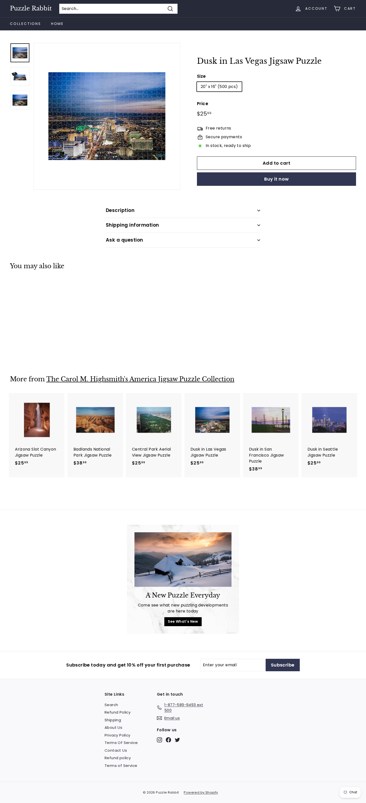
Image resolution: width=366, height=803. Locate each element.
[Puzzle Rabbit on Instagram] (159, 739)
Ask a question (124, 240)
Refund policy (118, 757)
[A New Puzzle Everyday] (183, 559)
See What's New (183, 621)
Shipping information (132, 225)
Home (57, 23)
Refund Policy (117, 712)
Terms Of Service (121, 742)
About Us (113, 727)
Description (120, 210)
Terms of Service (121, 765)
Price (202, 104)
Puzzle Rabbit (31, 8)
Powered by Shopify (201, 792)
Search (111, 704)
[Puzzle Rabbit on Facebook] (168, 739)
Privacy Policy (117, 735)
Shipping (113, 720)
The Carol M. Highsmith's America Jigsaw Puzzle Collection (140, 379)
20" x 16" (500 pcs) (219, 86)
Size (201, 76)
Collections (25, 23)
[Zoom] (107, 116)
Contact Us (116, 750)
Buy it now (276, 179)
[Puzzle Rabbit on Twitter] (177, 739)
